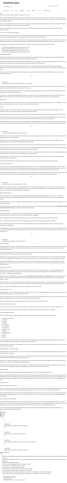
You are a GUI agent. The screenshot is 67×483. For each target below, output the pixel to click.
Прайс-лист (34, 10)
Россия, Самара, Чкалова (7, 6)
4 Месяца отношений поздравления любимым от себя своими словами (16, 464)
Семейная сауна (11, 3)
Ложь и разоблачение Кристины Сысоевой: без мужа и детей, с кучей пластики (19, 441)
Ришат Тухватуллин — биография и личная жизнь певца (13, 467)
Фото (12, 10)
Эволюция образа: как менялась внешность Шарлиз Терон (13, 241)
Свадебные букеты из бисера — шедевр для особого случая (16, 449)
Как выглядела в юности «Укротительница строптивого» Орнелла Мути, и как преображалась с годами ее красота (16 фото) (26, 473)
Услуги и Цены (5, 10)
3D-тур (39, 10)
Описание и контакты (47, 10)
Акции (16, 10)
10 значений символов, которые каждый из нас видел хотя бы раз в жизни (17, 470)
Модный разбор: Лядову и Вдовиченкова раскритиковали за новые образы (17, 83)
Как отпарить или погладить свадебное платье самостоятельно (14, 133)
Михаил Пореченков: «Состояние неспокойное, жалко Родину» (14, 184)
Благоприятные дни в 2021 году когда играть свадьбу (14, 433)
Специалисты (22, 10)
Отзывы (28, 10)
